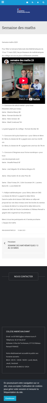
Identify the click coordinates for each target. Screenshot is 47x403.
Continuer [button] (9, 398)
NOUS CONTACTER (23, 276)
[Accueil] (23, 14)
